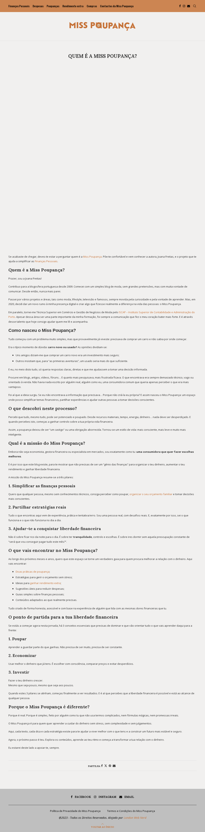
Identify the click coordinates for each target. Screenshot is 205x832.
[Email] (188, 6)
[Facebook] (180, 6)
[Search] (195, 6)
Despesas (38, 6)
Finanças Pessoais (18, 6)
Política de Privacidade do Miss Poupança (75, 811)
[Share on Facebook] (102, 766)
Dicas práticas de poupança (32, 571)
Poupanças (53, 6)
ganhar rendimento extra (45, 583)
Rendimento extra (72, 6)
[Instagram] (184, 6)
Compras (92, 6)
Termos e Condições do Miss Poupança (131, 811)
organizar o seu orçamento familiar (151, 494)
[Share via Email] (114, 766)
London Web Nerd (135, 818)
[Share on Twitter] (105, 766)
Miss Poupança (92, 256)
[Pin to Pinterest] (110, 766)
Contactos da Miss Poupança (117, 6)
